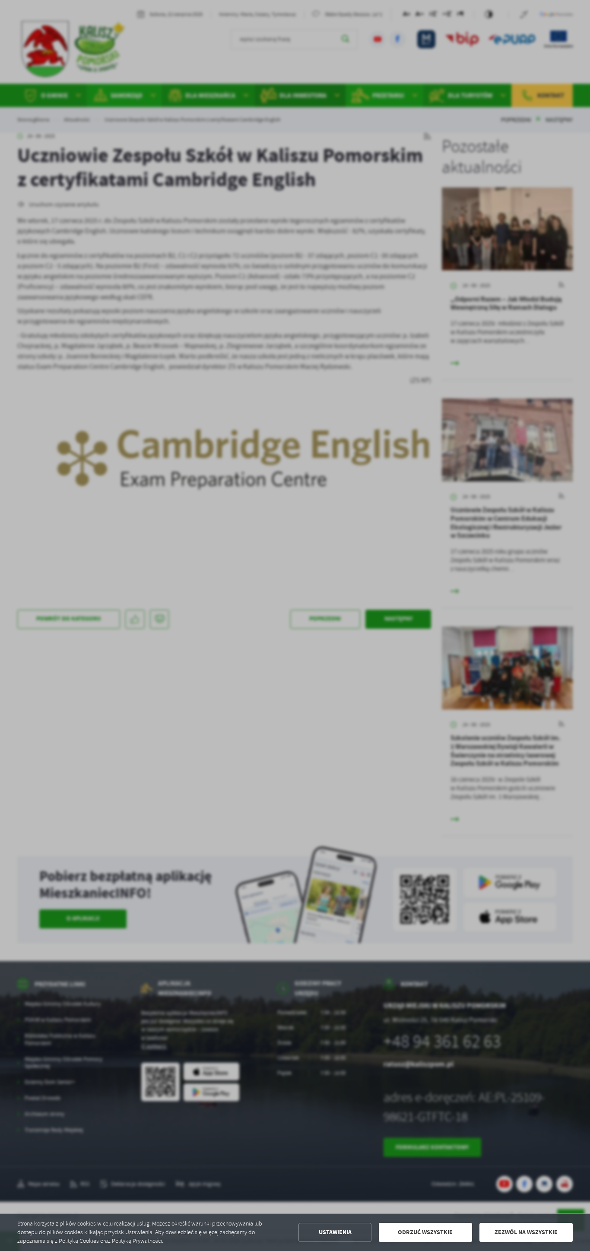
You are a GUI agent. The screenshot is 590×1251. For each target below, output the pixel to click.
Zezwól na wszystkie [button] (526, 1232)
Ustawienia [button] (335, 1232)
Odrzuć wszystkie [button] (425, 1232)
